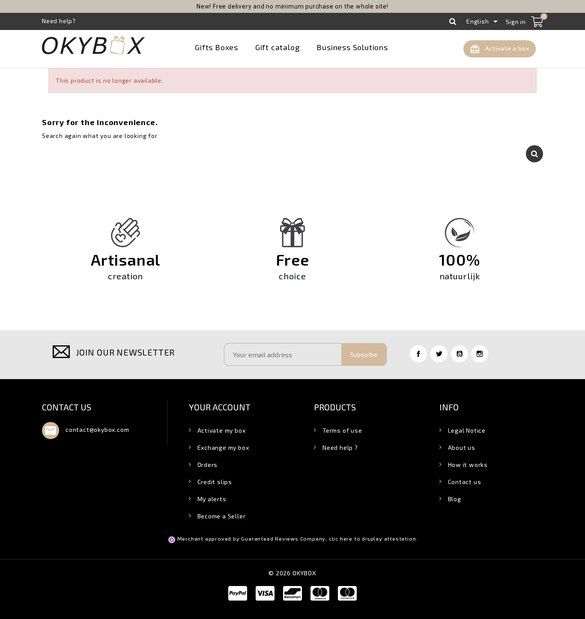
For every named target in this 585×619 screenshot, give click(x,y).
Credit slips (215, 481)
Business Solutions (352, 47)
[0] (537, 21)
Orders (207, 464)
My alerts (212, 498)
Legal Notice (467, 430)
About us (461, 447)
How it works (468, 464)
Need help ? (340, 447)
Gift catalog (277, 47)
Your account (220, 407)
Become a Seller (221, 516)
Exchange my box (223, 447)
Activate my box (221, 430)
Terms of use (342, 430)
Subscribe (363, 354)
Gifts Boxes (216, 47)
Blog (454, 498)
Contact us (66, 407)
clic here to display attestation (372, 538)
